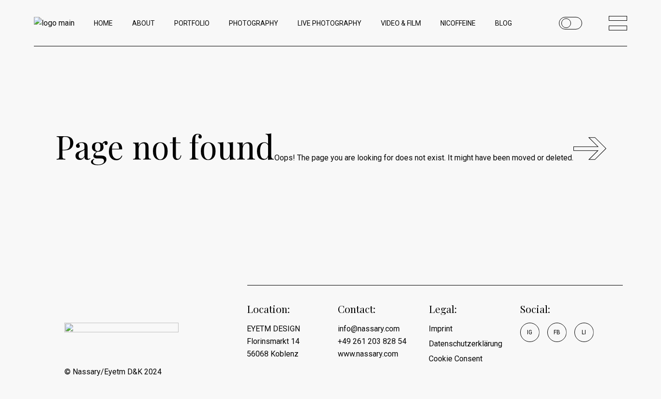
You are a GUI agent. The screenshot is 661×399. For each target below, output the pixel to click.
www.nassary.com (368, 353)
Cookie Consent (455, 358)
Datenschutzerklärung (465, 343)
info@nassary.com (369, 328)
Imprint (440, 328)
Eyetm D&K (123, 371)
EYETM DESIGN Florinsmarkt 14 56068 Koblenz (273, 341)
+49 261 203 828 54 (372, 341)
